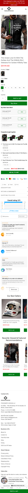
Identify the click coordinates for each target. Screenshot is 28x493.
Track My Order (5, 437)
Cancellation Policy (6, 458)
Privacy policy (5, 453)
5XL (3, 90)
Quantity (3, 95)
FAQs (2, 440)
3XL (20, 87)
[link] (4, 480)
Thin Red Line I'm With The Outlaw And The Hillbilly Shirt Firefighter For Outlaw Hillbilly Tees (11, 366)
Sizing (2, 443)
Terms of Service (5, 464)
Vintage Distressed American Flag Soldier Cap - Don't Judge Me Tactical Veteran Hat (11, 321)
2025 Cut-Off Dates (6, 445)
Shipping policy (5, 461)
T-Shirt (7, 69)
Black (5, 78)
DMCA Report (6, 485)
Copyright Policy (5, 466)
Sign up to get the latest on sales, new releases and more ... (14, 475)
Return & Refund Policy (7, 456)
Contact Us (4, 435)
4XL (24, 87)
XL (11, 87)
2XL (15, 87)
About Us (3, 432)
